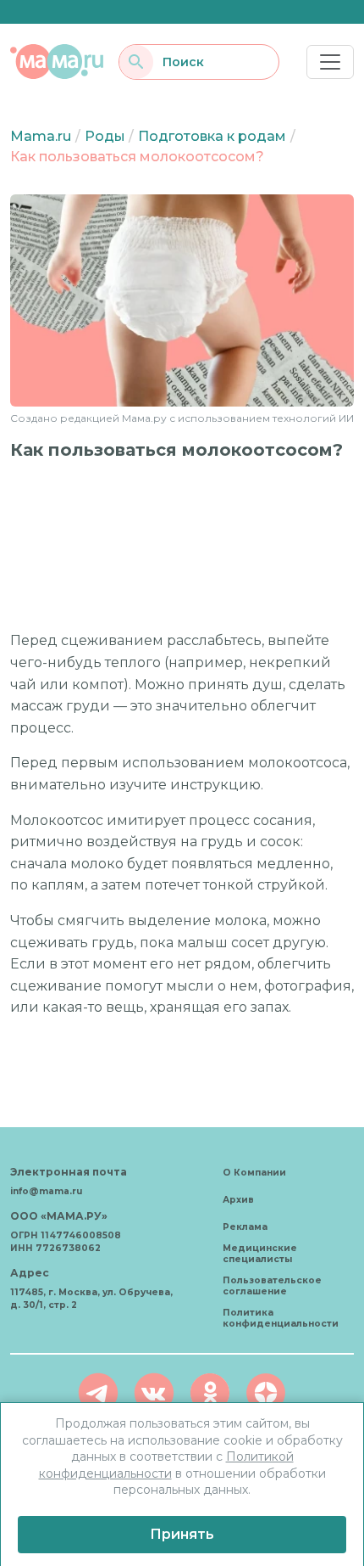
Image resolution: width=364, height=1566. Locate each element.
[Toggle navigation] (330, 62)
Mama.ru (40, 136)
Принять (182, 1534)
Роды (105, 136)
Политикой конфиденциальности (166, 1465)
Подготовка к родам (212, 136)
